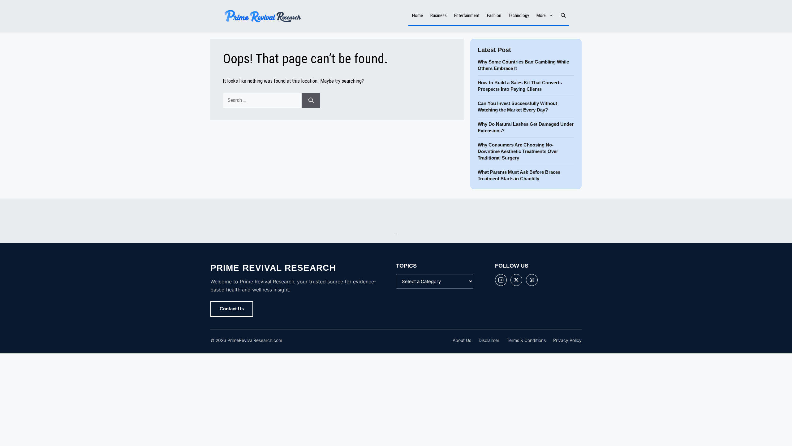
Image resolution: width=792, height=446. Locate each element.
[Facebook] (532, 280)
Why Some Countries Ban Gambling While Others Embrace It (523, 65)
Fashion (494, 15)
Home (417, 15)
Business (438, 15)
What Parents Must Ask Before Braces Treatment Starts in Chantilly (519, 175)
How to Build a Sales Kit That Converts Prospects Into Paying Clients (520, 86)
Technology (519, 15)
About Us (462, 340)
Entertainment (467, 15)
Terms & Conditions (526, 340)
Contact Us (232, 308)
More (541, 15)
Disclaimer (489, 340)
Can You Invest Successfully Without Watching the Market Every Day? (517, 106)
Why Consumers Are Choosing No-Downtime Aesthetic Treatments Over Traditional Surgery (518, 151)
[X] (516, 280)
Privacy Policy (567, 340)
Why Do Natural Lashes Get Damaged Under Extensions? (526, 127)
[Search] (311, 100)
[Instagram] (501, 280)
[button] (563, 15)
